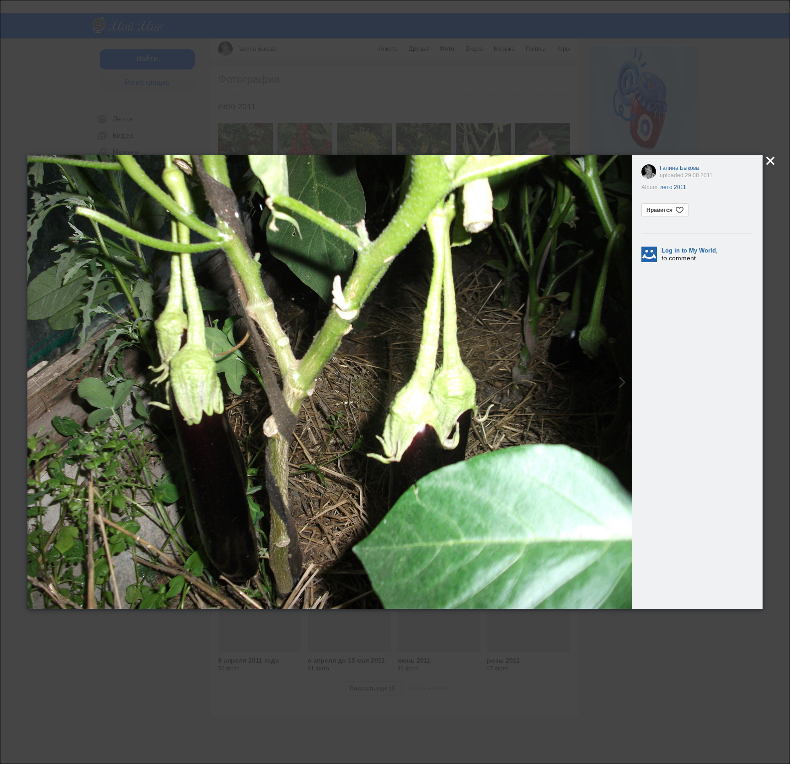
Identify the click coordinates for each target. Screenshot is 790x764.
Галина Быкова (679, 168)
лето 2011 (673, 187)
